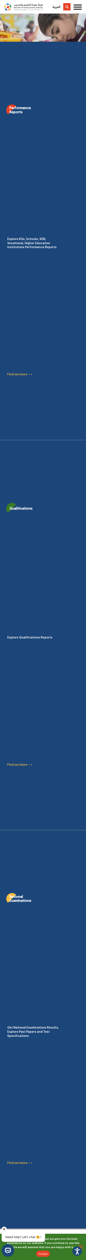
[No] (81, 1247)
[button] (77, 1251)
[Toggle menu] (77, 7)
